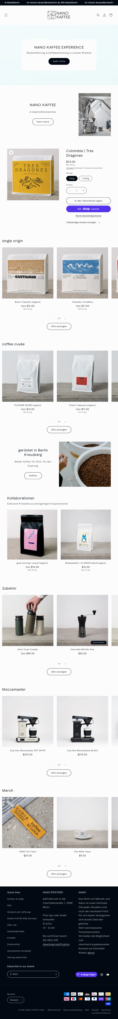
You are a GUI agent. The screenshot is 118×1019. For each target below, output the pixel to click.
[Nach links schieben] (53, 318)
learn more (43, 121)
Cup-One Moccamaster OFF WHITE (27, 750)
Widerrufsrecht (54, 1010)
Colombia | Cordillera (82, 302)
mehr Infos (59, 61)
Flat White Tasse (82, 852)
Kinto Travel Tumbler (28, 649)
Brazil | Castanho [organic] (28, 302)
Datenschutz (13, 944)
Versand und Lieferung (19, 912)
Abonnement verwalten (19, 951)
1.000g (85, 178)
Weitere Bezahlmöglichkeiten (89, 216)
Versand (70, 168)
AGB (87, 1010)
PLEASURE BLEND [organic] (27, 405)
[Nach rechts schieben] (65, 318)
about (91, 952)
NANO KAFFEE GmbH (35, 1010)
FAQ (9, 905)
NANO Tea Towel (27, 852)
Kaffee (33, 475)
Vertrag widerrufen (17, 957)
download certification (56, 944)
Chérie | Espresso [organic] (82, 405)
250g (72, 178)
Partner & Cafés (15, 899)
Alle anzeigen (59, 326)
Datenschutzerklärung (72, 1010)
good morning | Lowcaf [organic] (32, 563)
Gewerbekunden (15, 931)
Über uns (12, 925)
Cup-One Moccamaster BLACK (82, 750)
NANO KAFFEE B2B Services (22, 918)
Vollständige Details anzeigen (81, 222)
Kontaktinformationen (101, 1013)
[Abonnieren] (56, 974)
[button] (6, 15)
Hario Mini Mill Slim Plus (82, 649)
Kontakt (11, 938)
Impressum (106, 1010)
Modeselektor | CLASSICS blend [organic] (85, 563)
